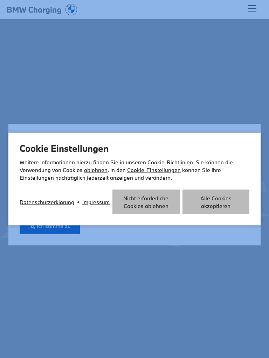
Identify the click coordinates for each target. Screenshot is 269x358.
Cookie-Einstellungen (154, 169)
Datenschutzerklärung (47, 202)
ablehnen (96, 169)
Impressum (96, 202)
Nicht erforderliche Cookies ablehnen (145, 202)
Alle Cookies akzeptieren (216, 202)
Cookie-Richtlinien (170, 162)
